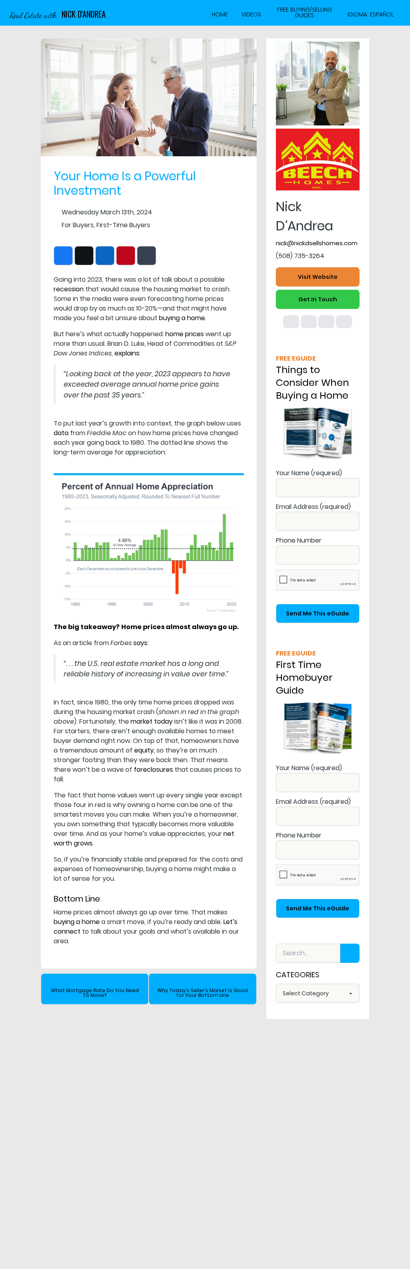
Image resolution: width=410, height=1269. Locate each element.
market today (152, 721)
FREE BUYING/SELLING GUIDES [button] (304, 12)
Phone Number (299, 540)
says (140, 643)
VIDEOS (251, 14)
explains (127, 353)
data (61, 433)
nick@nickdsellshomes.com (317, 243)
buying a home (182, 318)
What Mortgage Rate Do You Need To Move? (95, 993)
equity (144, 750)
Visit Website (318, 277)
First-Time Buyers (123, 225)
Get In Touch (317, 299)
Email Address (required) (313, 506)
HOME (220, 14)
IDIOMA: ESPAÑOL (371, 14)
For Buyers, (78, 225)
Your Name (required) (309, 473)
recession (69, 289)
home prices (184, 334)
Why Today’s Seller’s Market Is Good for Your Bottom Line (202, 993)
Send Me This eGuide (317, 613)
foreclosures (153, 769)
